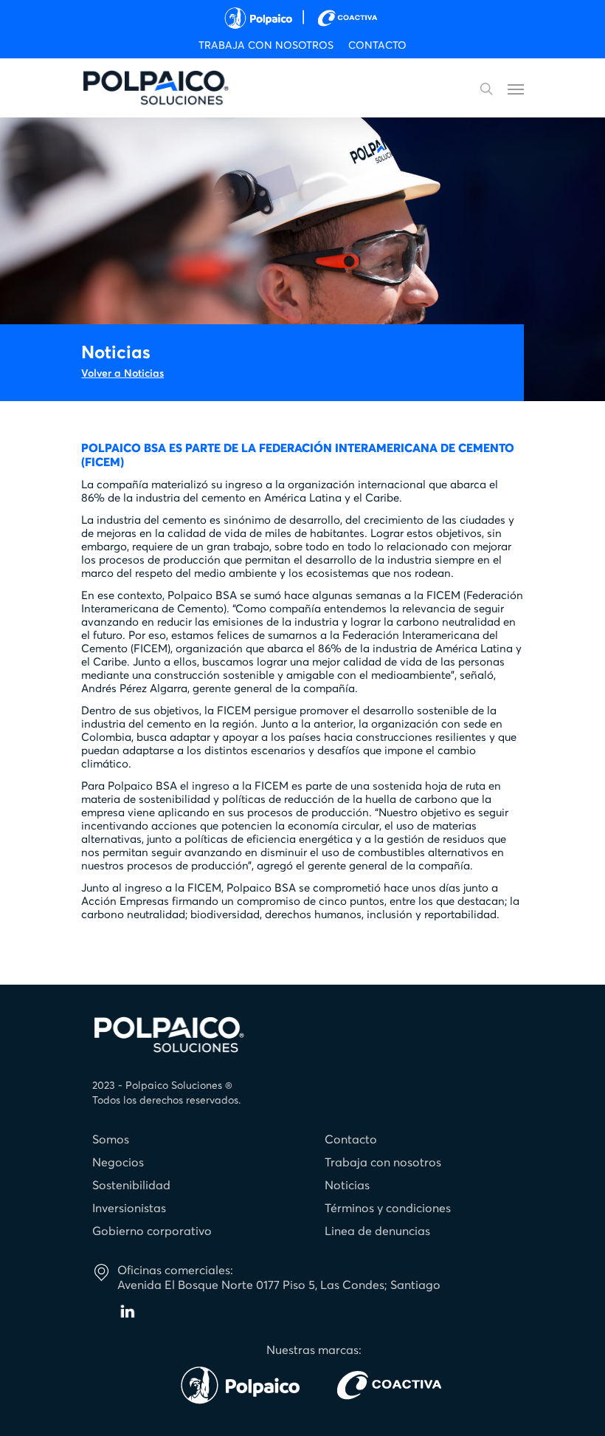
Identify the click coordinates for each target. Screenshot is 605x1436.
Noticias (347, 1185)
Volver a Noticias (122, 374)
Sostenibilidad (131, 1185)
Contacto (351, 1140)
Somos (110, 1140)
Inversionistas (129, 1208)
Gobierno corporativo (152, 1231)
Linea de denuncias (377, 1231)
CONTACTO (377, 46)
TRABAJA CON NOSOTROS (265, 46)
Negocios (118, 1163)
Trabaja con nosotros (383, 1163)
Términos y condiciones (388, 1208)
